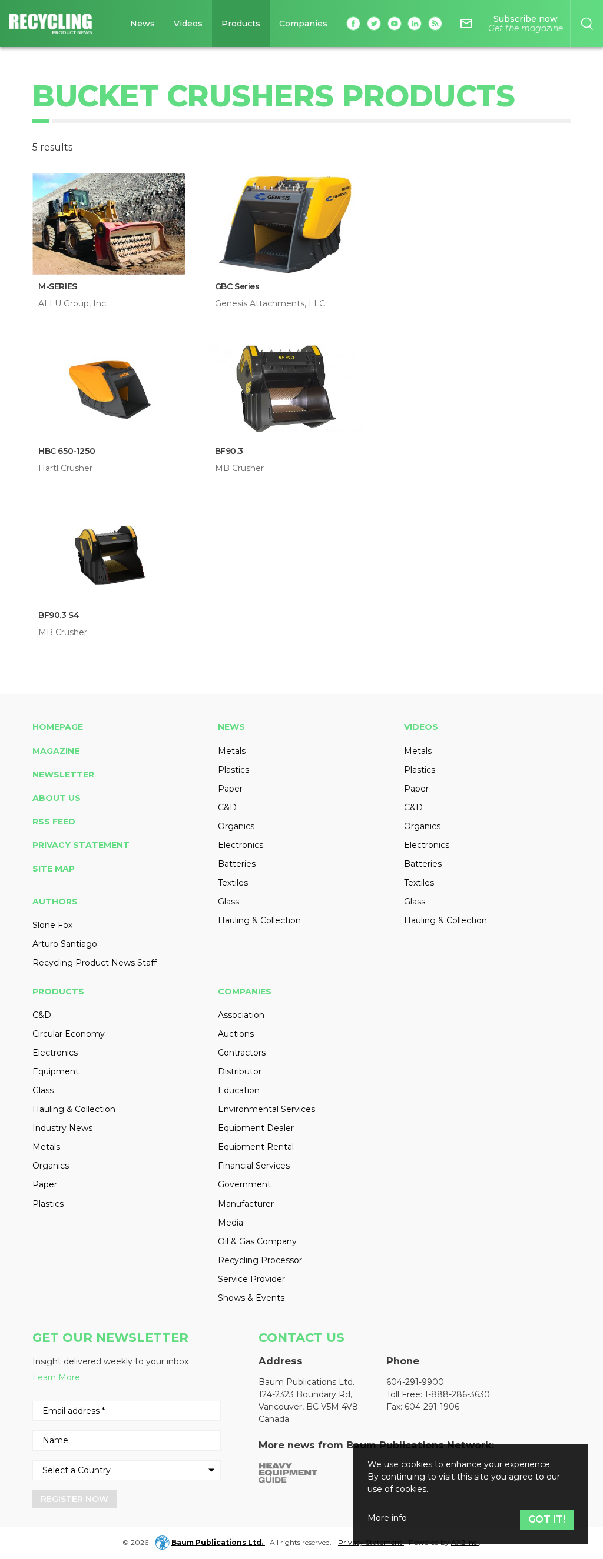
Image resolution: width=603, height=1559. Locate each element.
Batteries (237, 864)
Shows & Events (251, 1298)
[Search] (587, 23)
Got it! (546, 1519)
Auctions (236, 1034)
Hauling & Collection (259, 920)
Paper (230, 788)
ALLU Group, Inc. (73, 303)
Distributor (239, 1071)
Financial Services (254, 1165)
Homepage (57, 727)
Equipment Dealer (256, 1128)
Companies (303, 23)
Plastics (233, 770)
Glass (228, 901)
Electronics (240, 845)
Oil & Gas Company (257, 1241)
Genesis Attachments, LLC (270, 303)
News (142, 23)
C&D (227, 807)
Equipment (55, 1071)
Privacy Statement (81, 845)
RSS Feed (53, 821)
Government (244, 1184)
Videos (188, 23)
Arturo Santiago (64, 944)
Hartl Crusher (65, 468)
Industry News (62, 1128)
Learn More (56, 1377)
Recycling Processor (260, 1260)
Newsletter (63, 774)
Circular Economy (68, 1034)
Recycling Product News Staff (94, 962)
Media (230, 1222)
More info (387, 1518)
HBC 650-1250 (66, 451)
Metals (232, 751)
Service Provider (251, 1279)
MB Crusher (239, 468)
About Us (56, 798)
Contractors (242, 1052)
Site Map (53, 868)
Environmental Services (266, 1109)
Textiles (233, 882)
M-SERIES (57, 286)
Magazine (55, 751)
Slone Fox (52, 925)
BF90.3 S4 (58, 615)
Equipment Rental (256, 1146)
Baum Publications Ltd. (218, 1542)
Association (241, 1015)
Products (240, 23)
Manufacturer (246, 1204)
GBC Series (237, 286)
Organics (236, 826)
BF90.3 (229, 451)
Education (239, 1090)
